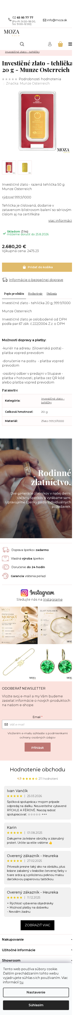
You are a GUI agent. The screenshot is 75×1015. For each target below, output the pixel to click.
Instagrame (53, 599)
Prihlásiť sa (38, 747)
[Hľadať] (22, 44)
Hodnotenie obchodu (37, 769)
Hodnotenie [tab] (35, 294)
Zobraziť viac (37, 925)
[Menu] (70, 44)
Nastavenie (36, 992)
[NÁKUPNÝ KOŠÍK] (60, 44)
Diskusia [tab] (52, 294)
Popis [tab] (7, 294)
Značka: (28, 83)
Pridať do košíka (37, 267)
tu (21, 982)
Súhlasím (36, 1005)
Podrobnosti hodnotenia (40, 79)
